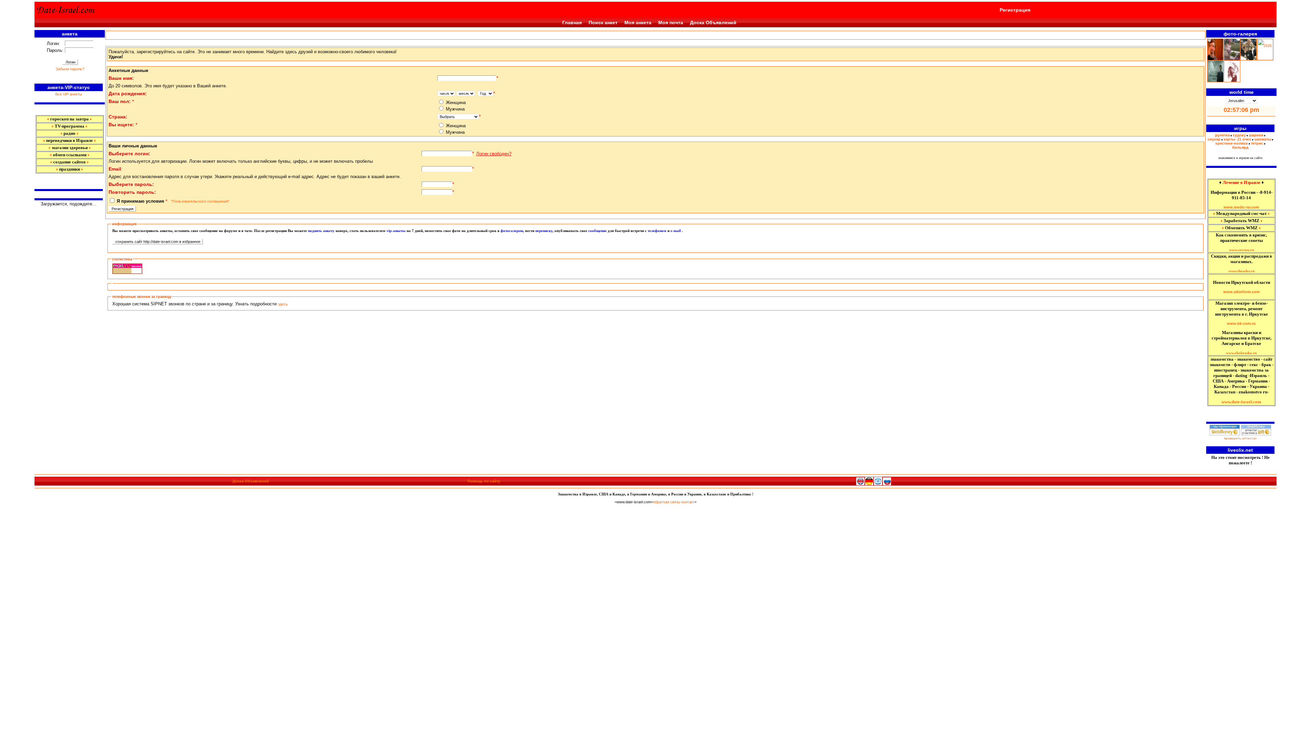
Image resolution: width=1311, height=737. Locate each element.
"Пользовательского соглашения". (200, 201)
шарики (1256, 135)
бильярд (1240, 147)
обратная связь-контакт (673, 502)
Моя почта (670, 22)
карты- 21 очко (1237, 139)
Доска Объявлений (713, 22)
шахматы (1262, 139)
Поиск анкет (603, 22)
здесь (283, 304)
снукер (1214, 139)
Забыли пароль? (70, 69)
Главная (572, 22)
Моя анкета (637, 22)
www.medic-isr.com (1241, 207)
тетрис (1257, 143)
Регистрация (1015, 10)
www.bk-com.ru (1241, 323)
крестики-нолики (1231, 143)
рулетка (1222, 135)
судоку (1239, 135)
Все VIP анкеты (68, 94)
